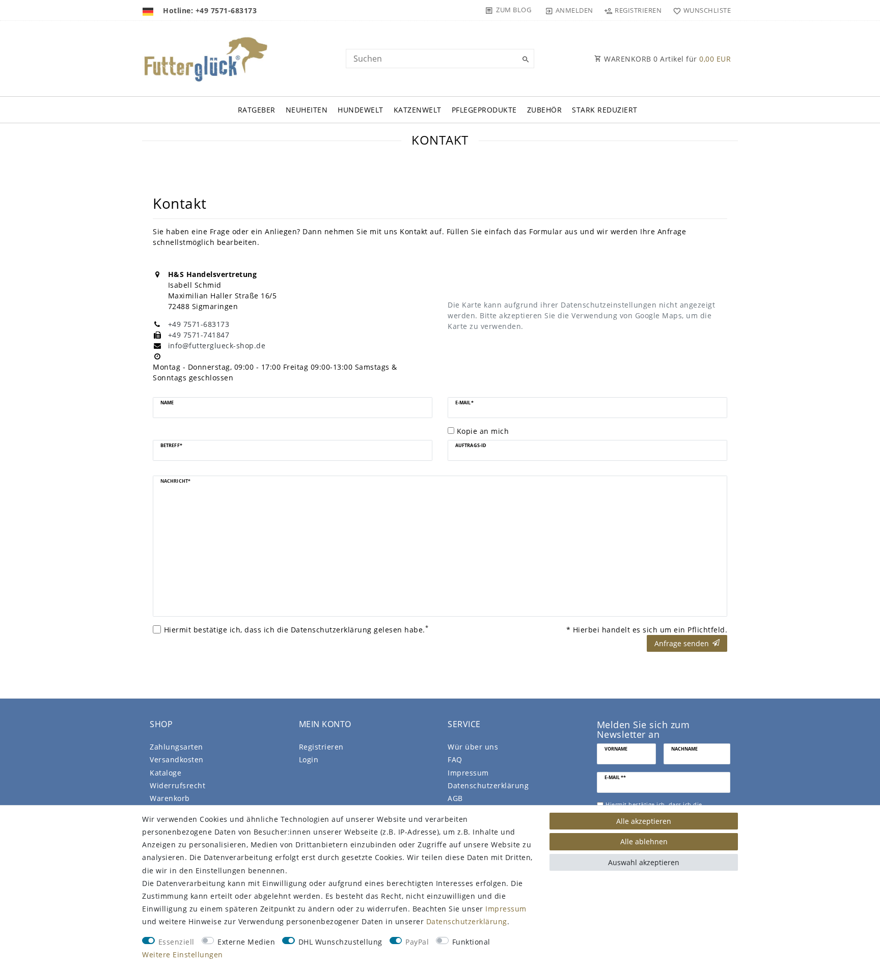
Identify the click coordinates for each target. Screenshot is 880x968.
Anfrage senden (681, 643)
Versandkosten (177, 759)
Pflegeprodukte (484, 110)
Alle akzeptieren (643, 821)
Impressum (468, 773)
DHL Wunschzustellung (340, 942)
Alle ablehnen (644, 841)
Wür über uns (473, 747)
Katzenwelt (418, 110)
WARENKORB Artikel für (666, 59)
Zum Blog (513, 9)
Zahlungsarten (176, 747)
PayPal (417, 942)
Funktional (471, 942)
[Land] (149, 10)
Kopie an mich (483, 431)
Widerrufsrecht (177, 785)
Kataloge (165, 773)
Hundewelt (360, 110)
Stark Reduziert (605, 110)
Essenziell (176, 942)
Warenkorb (170, 798)
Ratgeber (257, 110)
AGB (455, 798)
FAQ (455, 759)
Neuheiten (307, 110)
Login (309, 759)
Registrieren (321, 747)
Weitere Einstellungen (182, 954)
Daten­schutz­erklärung (488, 785)
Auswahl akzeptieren (643, 862)
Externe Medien (246, 942)
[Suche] (524, 59)
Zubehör (544, 110)
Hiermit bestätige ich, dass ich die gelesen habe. (296, 629)
